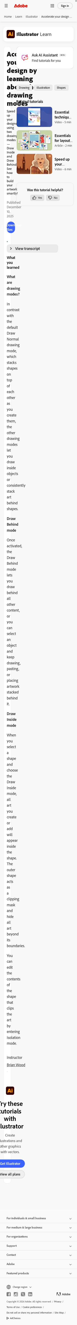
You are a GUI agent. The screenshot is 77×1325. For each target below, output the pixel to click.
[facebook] (9, 1294)
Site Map (59, 1312)
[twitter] (23, 1294)
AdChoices (15, 1318)
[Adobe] (20, 5)
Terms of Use (13, 1307)
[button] (52, 5)
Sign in (65, 6)
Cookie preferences (32, 1307)
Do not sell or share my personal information (29, 1312)
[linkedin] (30, 1294)
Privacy (57, 1301)
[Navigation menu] (6, 5)
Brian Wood (16, 1064)
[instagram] (16, 1294)
